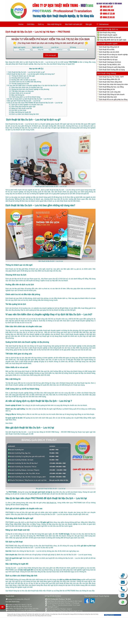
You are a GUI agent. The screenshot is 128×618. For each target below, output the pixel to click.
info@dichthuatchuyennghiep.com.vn (123, 582)
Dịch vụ (41, 24)
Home (20, 24)
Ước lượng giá (50, 55)
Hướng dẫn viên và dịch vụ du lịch (22, 80)
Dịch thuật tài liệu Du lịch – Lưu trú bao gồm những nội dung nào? (31, 74)
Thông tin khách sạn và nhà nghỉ (22, 76)
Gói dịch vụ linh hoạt (17, 110)
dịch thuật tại (51, 503)
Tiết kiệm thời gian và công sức (21, 91)
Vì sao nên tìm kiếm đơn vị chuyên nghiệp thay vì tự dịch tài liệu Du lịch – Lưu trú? (36, 85)
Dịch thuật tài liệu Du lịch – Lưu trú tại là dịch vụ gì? (26, 72)
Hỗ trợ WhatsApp (123, 602)
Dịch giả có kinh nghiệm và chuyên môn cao (26, 105)
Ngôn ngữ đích (37, 47)
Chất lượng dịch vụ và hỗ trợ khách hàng (24, 97)
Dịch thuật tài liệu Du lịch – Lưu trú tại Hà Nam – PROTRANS (38, 31)
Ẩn (42, 69)
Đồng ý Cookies (109, 615)
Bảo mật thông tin (54, 24)
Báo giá (89, 24)
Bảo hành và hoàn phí (73, 24)
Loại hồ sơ (54, 47)
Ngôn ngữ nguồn (19, 47)
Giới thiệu (30, 24)
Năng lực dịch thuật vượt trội (20, 108)
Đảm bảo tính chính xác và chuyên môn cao (26, 87)
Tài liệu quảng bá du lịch (19, 84)
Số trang (73, 47)
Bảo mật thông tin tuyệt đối (20, 112)
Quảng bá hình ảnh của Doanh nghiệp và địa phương (29, 89)
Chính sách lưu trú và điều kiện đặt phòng (25, 82)
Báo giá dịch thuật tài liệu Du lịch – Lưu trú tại (23, 101)
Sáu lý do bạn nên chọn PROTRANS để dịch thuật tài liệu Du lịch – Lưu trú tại (34, 103)
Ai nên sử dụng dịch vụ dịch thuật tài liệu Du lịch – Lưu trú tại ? (29, 99)
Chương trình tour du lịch (19, 78)
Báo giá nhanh (123, 576)
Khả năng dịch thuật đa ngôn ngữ (22, 106)
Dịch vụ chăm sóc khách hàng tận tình (24, 114)
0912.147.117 (123, 589)
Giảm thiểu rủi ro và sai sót (19, 93)
